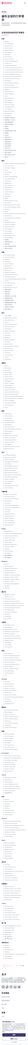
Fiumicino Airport (10, 326)
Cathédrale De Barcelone (12, 505)
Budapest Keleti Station (11, 577)
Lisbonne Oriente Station (12, 392)
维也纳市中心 (8, 793)
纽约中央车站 (8, 248)
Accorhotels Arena (10, 255)
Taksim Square (9, 958)
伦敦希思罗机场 (9, 124)
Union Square (8, 231)
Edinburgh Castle (9, 930)
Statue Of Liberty (9, 226)
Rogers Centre (9, 873)
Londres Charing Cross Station (13, 67)
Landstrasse (8, 780)
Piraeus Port (8, 701)
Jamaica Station (9, 192)
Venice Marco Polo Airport (12, 915)
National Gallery (9, 85)
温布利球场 (8, 144)
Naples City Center (10, 538)
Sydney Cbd (8, 433)
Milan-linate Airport (10, 470)
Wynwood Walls (9, 858)
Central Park (8, 172)
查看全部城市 (6, 1001)
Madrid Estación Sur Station (12, 636)
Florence (4, 818)
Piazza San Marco (9, 908)
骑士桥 (6, 157)
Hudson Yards (8, 187)
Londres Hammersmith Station (13, 70)
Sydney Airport (9, 431)
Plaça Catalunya (9, 518)
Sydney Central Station (11, 435)
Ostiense (7, 333)
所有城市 (4, 12)
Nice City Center (9, 745)
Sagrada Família (9, 525)
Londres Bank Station (11, 65)
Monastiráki (8, 692)
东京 (3, 797)
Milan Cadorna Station (11, 468)
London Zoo (8, 63)
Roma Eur (7, 342)
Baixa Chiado (8, 372)
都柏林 (4, 707)
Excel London (8, 52)
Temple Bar (8, 725)
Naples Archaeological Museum (13, 533)
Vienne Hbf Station (10, 790)
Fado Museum (8, 381)
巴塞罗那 (4, 492)
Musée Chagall (9, 738)
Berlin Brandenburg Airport (12, 655)
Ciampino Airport (9, 320)
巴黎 (3, 252)
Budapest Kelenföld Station (12, 575)
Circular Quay (8, 418)
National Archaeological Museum (14, 697)
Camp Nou (7, 503)
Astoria (7, 564)
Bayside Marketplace (10, 845)
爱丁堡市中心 (8, 936)
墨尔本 (4, 592)
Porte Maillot (8, 285)
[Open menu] (24, 3)
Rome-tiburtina (9, 350)
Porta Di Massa (9, 551)
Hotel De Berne (9, 736)
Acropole (7, 681)
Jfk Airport (8, 194)
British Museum (9, 43)
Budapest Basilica (10, 573)
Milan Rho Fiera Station (11, 477)
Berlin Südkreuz (9, 666)
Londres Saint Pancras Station (13, 76)
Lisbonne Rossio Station (11, 394)
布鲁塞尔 (4, 884)
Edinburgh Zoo (9, 932)
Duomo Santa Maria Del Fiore (13, 821)
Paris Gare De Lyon (10, 283)
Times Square (8, 229)
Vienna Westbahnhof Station (13, 788)
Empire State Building (11, 176)
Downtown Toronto (10, 867)
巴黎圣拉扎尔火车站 (10, 296)
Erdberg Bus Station (10, 777)
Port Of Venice (9, 910)
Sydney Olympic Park (10, 440)
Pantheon (7, 337)
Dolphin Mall (8, 847)
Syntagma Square (9, 703)
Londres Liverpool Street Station (14, 72)
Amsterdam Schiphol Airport (13, 758)
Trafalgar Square (9, 107)
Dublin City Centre (10, 714)
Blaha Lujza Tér (9, 566)
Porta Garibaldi (9, 481)
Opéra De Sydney (9, 427)
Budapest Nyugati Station (12, 579)
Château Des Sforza (10, 457)
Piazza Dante (8, 542)
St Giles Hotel (9, 100)
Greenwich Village (10, 179)
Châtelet (7, 259)
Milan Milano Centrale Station (13, 475)
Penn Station (8, 216)
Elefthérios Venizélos (11, 690)
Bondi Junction (9, 416)
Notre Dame (8, 270)
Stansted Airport (9, 98)
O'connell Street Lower (11, 723)
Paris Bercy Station (10, 277)
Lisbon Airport (9, 385)
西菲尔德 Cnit (8, 309)
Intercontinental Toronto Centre (14, 871)
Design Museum (9, 50)
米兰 (3, 452)
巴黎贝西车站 (8, 305)
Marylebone (8, 80)
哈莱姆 (6, 240)
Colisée (7, 322)
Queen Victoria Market (11, 612)
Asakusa (7, 799)
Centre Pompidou (10, 257)
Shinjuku (7, 808)
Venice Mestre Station (11, 917)
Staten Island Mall (10, 224)
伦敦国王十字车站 (10, 120)
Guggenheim (8, 183)
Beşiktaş (7, 945)
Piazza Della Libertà (10, 834)
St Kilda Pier (8, 618)
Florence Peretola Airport (12, 827)
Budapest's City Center (11, 568)
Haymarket (8, 934)
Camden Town (9, 46)
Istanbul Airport (9, 949)
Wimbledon (8, 115)
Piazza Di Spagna (9, 339)
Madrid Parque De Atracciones (13, 638)
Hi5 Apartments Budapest (12, 583)
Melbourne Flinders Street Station (14, 603)
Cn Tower (7, 864)
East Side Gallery (9, 671)
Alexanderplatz (9, 653)
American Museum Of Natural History (15, 163)
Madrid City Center (10, 634)
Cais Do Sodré (8, 376)
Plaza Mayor (8, 644)
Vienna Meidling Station (11, 784)
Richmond (7, 614)
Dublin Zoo (8, 721)
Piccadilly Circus (9, 91)
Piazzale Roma (9, 906)
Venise (4, 903)
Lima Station (8, 464)
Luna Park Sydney (9, 422)
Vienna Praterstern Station (12, 786)
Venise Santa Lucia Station (12, 919)
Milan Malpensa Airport (11, 472)
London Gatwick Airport (11, 61)
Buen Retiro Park (9, 625)
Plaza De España (9, 520)
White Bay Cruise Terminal (12, 446)
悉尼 (3, 411)
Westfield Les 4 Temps (11, 287)
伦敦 (3, 39)
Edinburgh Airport (10, 928)
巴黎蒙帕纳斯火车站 (10, 302)
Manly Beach (8, 424)
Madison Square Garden (11, 200)
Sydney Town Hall (9, 442)
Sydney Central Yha (10, 437)
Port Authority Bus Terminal (13, 218)
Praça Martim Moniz (10, 403)
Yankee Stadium (9, 237)
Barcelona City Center (11, 494)
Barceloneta (8, 501)
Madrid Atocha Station (11, 629)
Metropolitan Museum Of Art (13, 207)
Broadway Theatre (10, 168)
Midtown (7, 209)
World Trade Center (10, 235)
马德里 (4, 622)
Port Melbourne (9, 610)
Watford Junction (10, 111)
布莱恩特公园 (8, 242)
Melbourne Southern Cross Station (14, 605)
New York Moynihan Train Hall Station (15, 213)
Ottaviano (7, 335)
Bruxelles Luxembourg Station (13, 895)
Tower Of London (9, 104)
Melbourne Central (10, 599)
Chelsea (7, 174)
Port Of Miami (9, 854)
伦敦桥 (6, 126)
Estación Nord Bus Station (12, 507)
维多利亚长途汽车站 (10, 150)
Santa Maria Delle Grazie (11, 485)
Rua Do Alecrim (9, 405)
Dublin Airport (9, 712)
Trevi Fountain (9, 355)
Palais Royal (8, 642)
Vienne (4, 775)
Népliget (7, 586)
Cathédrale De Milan (10, 455)
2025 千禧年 (8, 315)
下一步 (22, 966)
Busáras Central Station (11, 710)
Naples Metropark (10, 540)
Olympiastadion (9, 673)
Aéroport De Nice (9, 734)
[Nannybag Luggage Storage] (8, 3)
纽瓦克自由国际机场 (10, 246)
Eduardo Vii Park (9, 379)
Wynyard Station (9, 448)
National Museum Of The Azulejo (14, 398)
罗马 (3, 313)
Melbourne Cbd (9, 597)
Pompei (7, 549)
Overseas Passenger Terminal (13, 429)
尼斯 (3, 731)
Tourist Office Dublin (10, 727)
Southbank (8, 616)
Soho (6, 96)
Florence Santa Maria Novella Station (15, 830)
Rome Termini (9, 348)
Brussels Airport (9, 886)
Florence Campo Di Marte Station (14, 825)
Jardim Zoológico (10, 383)
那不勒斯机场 (8, 555)
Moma (6, 211)
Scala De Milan (9, 488)
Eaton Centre (8, 869)
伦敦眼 (6, 128)
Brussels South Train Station (13, 891)
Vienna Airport (9, 782)
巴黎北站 (7, 294)
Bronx (6, 170)
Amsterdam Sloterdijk (11, 760)
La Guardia (7, 196)
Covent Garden (9, 48)
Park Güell (7, 512)
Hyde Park (7, 54)
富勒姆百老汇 (8, 139)
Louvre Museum (9, 263)
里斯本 (4, 363)
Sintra (6, 407)
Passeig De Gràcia (9, 514)
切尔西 (6, 135)
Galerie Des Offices (10, 832)
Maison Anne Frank (10, 766)
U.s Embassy (8, 109)
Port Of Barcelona (10, 522)
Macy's (6, 198)
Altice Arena (8, 368)
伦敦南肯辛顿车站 (10, 118)
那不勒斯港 (8, 557)
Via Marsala (8, 359)
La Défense (8, 261)
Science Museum (9, 94)
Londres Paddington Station (12, 74)
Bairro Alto (8, 370)
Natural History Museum (11, 87)
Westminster (8, 113)
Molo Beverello (9, 531)
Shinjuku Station (9, 810)
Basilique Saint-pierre (11, 318)
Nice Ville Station (9, 747)
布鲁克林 (7, 244)
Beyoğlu (7, 947)
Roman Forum (9, 344)
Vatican (7, 357)
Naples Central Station (11, 536)
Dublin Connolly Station (11, 716)
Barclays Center (9, 165)
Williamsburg (8, 233)
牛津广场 (7, 148)
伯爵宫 (6, 133)
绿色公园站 (8, 152)
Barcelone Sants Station (11, 498)
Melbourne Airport (10, 594)
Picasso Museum (9, 516)
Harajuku (7, 803)
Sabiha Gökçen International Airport (15, 954)
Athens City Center (10, 688)
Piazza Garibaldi (9, 546)
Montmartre (8, 266)
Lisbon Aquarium (9, 387)
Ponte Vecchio (9, 836)
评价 (3, 1008)
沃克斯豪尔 (8, 141)
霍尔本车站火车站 (10, 155)
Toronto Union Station (11, 880)
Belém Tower (8, 374)
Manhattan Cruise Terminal (12, 205)
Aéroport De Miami (10, 843)
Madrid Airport (9, 627)
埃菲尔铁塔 (8, 289)
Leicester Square (9, 59)
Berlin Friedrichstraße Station (13, 660)
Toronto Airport (9, 875)
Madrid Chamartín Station (12, 631)
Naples (4, 529)
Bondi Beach (8, 413)
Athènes (4, 679)
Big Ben (7, 41)
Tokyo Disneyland (9, 812)
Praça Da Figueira (9, 400)
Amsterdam (5, 753)
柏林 (3, 651)
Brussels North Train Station (13, 888)
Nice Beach (8, 742)
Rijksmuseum (8, 771)
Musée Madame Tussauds (11, 83)
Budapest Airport (9, 570)
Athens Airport (9, 686)
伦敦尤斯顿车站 (9, 122)
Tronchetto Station (10, 912)
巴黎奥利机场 (8, 298)
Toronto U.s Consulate (11, 878)
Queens (7, 220)
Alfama (7, 366)
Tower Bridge (8, 102)
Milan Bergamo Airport (11, 466)
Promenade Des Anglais (11, 749)
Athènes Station (9, 684)
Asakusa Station (9, 801)
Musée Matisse (9, 740)
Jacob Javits (8, 189)
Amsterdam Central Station (12, 756)
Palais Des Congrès (10, 272)
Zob (6, 675)
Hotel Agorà (8, 329)
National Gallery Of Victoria (12, 607)
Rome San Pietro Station (12, 346)
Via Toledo (7, 553)
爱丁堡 (4, 923)
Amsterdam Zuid (9, 762)
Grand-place (8, 899)
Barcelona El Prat (10, 496)
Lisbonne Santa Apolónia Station (14, 396)
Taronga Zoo (8, 444)
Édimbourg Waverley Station (13, 925)
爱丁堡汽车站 (8, 939)
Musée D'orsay (9, 268)
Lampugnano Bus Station (12, 461)
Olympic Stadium (9, 479)
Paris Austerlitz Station (11, 274)
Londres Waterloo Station (12, 78)
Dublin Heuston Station (11, 719)
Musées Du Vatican (10, 331)
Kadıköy (7, 952)
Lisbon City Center (10, 390)
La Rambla (8, 509)
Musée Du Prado (9, 640)
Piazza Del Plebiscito (11, 544)
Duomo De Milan (9, 459)
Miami (3, 840)
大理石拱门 (8, 137)
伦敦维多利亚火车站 (10, 131)
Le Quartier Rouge (10, 764)
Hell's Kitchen (9, 185)
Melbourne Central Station (12, 601)
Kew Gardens (8, 57)
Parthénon (8, 699)
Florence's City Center (11, 823)
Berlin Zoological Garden (12, 668)
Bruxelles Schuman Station (12, 897)
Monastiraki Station (10, 695)
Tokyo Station (9, 814)
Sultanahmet (8, 956)
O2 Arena (7, 89)
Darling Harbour (9, 420)
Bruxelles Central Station (12, 893)
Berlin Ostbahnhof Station (12, 664)
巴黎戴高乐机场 (9, 300)
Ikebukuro (7, 806)
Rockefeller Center (10, 222)
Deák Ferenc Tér (9, 581)
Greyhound (8, 181)
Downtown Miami (9, 849)
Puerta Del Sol (9, 647)
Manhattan (8, 202)
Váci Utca (7, 588)
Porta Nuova (8, 483)
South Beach (8, 856)
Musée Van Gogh (9, 769)
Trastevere (8, 352)
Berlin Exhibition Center (11, 658)
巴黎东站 (7, 291)
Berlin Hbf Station (10, 662)
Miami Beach (8, 851)
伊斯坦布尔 (5, 943)
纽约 (3, 161)
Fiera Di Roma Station (11, 324)
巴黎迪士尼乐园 (9, 307)
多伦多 (4, 862)
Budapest (5, 561)
